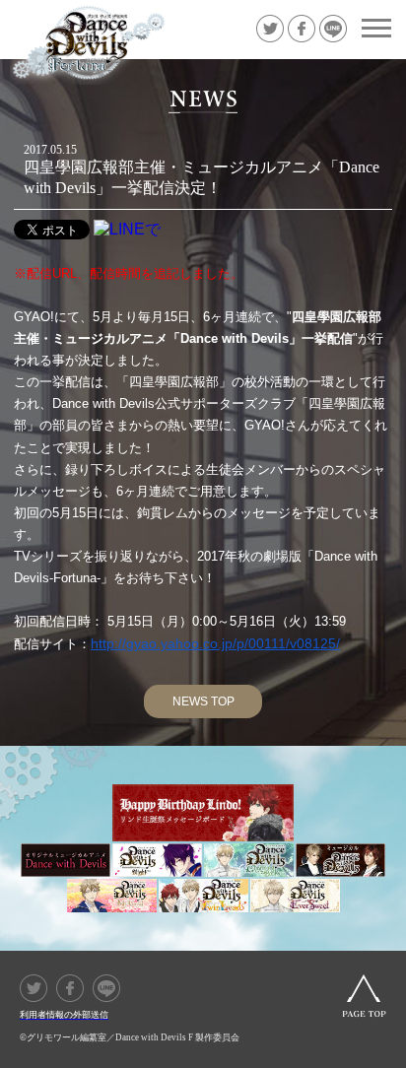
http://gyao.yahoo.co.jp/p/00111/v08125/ (215, 643)
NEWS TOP (203, 701)
